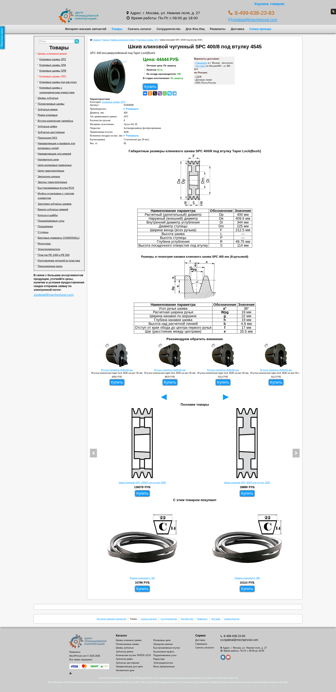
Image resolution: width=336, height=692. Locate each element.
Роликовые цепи (161, 640)
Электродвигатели (49, 249)
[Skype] (169, 93)
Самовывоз (201, 63)
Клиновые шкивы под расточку (58, 82)
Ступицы (43, 232)
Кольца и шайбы (48, 215)
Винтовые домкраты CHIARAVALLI (58, 237)
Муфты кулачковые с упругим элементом (56, 195)
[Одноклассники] (150, 93)
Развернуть (132, 109)
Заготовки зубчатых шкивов (54, 203)
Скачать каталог (139, 29)
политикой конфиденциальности (163, 682)
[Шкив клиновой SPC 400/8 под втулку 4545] (111, 77)
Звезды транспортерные (52, 182)
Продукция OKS (47, 137)
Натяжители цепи (48, 159)
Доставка (237, 29)
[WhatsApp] (165, 93)
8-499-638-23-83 (234, 636)
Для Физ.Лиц (195, 29)
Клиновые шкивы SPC (52, 76)
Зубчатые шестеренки (51, 132)
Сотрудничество (168, 29)
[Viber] (160, 93)
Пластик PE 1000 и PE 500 (53, 255)
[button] (93, 453)
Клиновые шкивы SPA (52, 65)
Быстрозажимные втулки (166, 647)
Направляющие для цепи (129, 666)
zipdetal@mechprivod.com (255, 20)
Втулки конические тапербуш (55, 120)
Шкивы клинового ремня (52, 53)
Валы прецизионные (164, 666)
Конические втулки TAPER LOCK (133, 655)
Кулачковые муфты (163, 651)
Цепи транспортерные (51, 170)
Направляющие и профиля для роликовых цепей (56, 145)
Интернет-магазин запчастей (85, 29)
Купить (150, 86)
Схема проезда (260, 29)
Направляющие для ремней (54, 153)
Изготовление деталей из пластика (59, 260)
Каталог (121, 635)
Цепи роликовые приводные (55, 165)
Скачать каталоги (204, 647)
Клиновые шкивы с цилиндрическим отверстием (56, 90)
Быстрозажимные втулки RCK (56, 188)
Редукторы (44, 243)
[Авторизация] (333, 11)
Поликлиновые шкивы (51, 103)
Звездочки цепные (49, 176)
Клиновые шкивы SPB (52, 70)
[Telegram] (174, 93)
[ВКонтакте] (145, 93)
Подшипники (45, 226)
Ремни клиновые (48, 115)
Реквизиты (218, 29)
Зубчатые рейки (47, 126)
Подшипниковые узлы (51, 220)
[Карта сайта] (70, 673)
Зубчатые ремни (48, 109)
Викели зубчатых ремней (53, 209)
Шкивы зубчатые (48, 98)
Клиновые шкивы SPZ (52, 59)
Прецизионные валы (50, 266)
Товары (116, 29)
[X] (155, 93)
